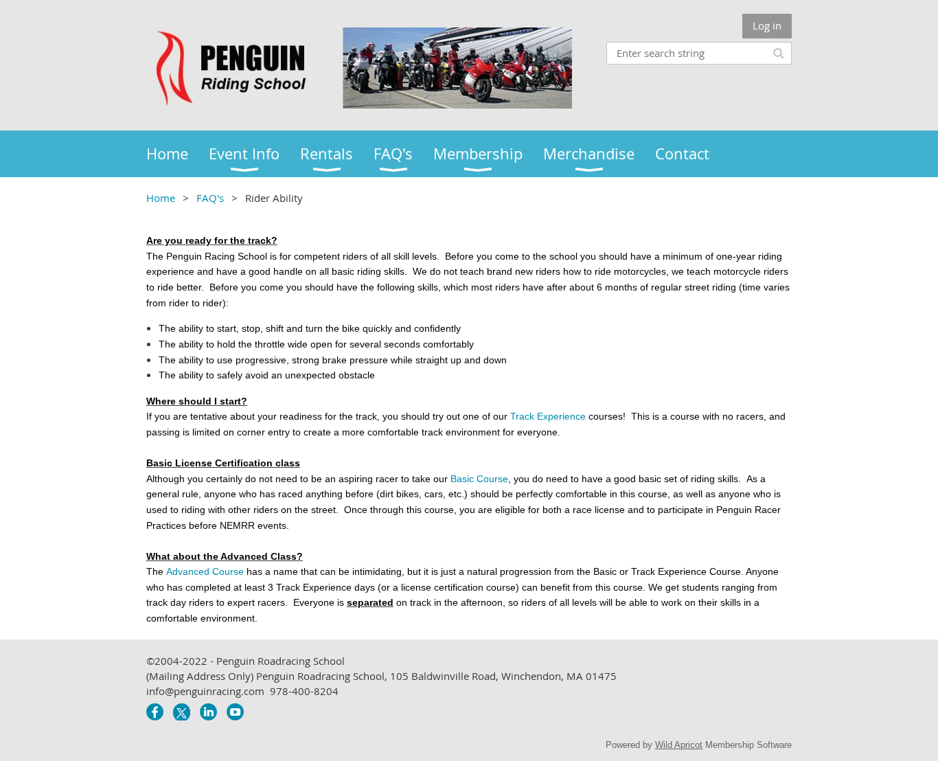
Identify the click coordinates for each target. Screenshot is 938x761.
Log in (767, 25)
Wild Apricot (678, 745)
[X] (181, 711)
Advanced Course (205, 571)
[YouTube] (235, 711)
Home (160, 198)
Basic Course (479, 478)
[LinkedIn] (208, 711)
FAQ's (210, 198)
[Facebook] (154, 711)
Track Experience (548, 416)
